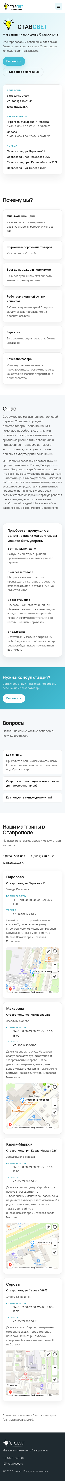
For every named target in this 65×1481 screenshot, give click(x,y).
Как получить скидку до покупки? (29, 797)
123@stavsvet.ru (17, 107)
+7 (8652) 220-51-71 (19, 101)
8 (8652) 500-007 (18, 96)
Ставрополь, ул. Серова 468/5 (27, 168)
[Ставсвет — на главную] (13, 6)
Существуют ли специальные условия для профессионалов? (32, 783)
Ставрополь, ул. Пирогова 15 (26, 151)
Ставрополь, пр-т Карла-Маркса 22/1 (32, 162)
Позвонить (13, 61)
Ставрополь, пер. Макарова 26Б (28, 157)
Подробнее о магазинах (23, 72)
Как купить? (14, 754)
